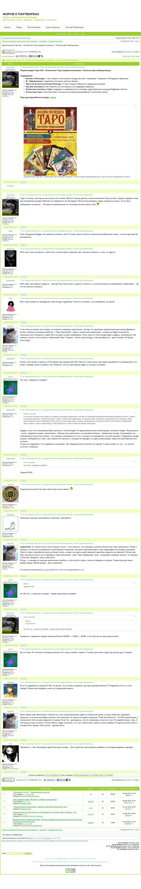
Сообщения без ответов (9, 38)
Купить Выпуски (53, 27)
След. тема (135, 56)
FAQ (69, 34)
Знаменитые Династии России (77, 840)
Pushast (128, 809)
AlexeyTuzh (128, 802)
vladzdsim (128, 823)
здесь (53, 97)
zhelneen (91, 822)
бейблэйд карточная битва (58, 840)
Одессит (91, 814)
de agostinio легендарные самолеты (36, 840)
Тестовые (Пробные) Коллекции (31, 816)
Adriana (128, 795)
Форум (19, 27)
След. (136, 52)
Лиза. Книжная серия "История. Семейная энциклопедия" (35, 799)
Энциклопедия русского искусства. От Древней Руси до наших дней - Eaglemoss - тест (45, 812)
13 (32, 794)
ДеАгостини (62, 858)
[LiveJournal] (42, 56)
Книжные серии (25, 803)
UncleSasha (47, 838)
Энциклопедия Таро (55, 41)
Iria (91, 794)
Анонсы (7, 27)
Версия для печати (8, 56)
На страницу (117, 52)
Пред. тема (126, 56)
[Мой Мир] (39, 56)
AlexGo (30, 838)
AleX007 (90, 801)
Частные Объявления (74, 27)
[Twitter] (33, 56)
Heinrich (46, 570)
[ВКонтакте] (30, 56)
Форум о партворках (21, 14)
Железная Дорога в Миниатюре (31, 825)
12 (29, 794)
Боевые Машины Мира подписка (12, 840)
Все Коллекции (34, 27)
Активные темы (24, 38)
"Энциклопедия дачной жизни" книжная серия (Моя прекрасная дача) (40, 807)
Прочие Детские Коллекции (29, 796)
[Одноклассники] (36, 56)
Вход (82, 34)
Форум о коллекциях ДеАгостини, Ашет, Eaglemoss (20, 41)
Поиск (76, 34)
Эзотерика (43, 41)
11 (27, 794)
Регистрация (61, 34)
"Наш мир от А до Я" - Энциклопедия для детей (31, 792)
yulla (90, 808)
